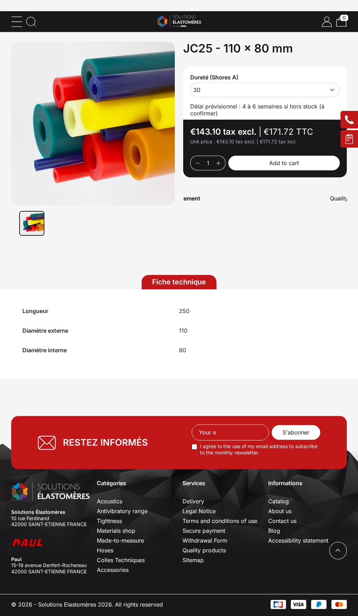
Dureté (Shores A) (214, 77)
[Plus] (218, 163)
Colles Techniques (121, 560)
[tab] (179, 282)
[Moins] (197, 163)
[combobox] (265, 90)
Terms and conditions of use (219, 520)
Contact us (282, 520)
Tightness (109, 520)
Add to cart (284, 163)
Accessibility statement (298, 540)
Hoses (105, 550)
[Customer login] (327, 21)
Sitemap (193, 560)
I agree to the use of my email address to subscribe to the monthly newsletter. (258, 450)
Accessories (113, 569)
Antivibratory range (122, 511)
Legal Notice (199, 511)
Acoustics (109, 501)
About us (280, 511)
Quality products (204, 550)
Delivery (193, 501)
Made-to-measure (120, 540)
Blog (274, 530)
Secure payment (203, 530)
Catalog (278, 501)
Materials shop (116, 530)
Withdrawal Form (204, 540)
